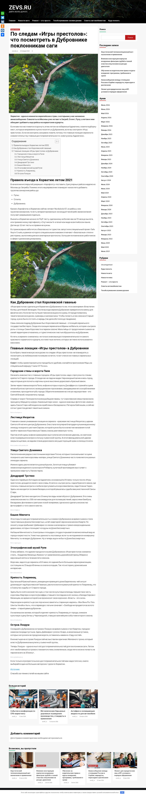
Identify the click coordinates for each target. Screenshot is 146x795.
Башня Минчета (23, 165)
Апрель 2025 (106, 151)
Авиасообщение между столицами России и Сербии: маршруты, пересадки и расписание (118, 82)
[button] (55, 142)
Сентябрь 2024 (107, 176)
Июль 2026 (105, 105)
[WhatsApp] (2, 13)
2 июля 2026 (48, 782)
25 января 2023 (25, 51)
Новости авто (24, 21)
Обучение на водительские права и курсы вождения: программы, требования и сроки (118, 73)
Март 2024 (105, 201)
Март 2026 (105, 122)
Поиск (103, 29)
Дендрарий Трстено (25, 162)
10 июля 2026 (23, 778)
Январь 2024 (106, 209)
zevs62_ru (15, 51)
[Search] (135, 20)
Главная (12, 21)
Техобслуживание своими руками (67, 21)
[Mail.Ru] (2, 30)
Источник (15, 669)
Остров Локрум (24, 173)
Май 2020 (105, 247)
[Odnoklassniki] (2, 26)
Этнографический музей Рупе (29, 168)
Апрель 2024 (106, 197)
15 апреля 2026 (53, 721)
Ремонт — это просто (41, 21)
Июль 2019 (105, 251)
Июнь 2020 (105, 243)
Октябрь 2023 (106, 222)
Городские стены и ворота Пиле (30, 154)
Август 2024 (106, 180)
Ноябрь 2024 (106, 168)
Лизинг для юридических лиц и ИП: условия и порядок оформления (115, 90)
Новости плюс (106, 277)
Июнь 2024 (105, 189)
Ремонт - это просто (121, 765)
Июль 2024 (105, 184)
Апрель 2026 (106, 117)
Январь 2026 (106, 130)
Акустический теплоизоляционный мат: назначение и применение (117, 53)
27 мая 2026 (100, 780)
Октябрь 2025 (106, 143)
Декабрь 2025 (106, 134)
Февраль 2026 (106, 126)
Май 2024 (105, 193)
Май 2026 (105, 113)
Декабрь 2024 (106, 163)
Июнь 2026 (105, 109)
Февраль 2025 (106, 155)
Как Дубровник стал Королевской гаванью (32, 148)
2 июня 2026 (74, 782)
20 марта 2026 (83, 716)
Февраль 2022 (106, 239)
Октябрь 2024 (106, 172)
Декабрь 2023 (106, 214)
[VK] (2, 22)
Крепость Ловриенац (26, 171)
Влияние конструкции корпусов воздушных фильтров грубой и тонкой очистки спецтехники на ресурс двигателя (116, 62)
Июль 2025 (105, 147)
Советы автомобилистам (95, 21)
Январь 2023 (106, 235)
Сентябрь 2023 (107, 226)
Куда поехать (114, 21)
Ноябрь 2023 (106, 218)
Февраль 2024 (106, 205)
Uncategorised (106, 265)
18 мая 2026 (126, 778)
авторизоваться (55, 738)
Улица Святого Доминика (28, 159)
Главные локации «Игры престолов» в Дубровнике (35, 151)
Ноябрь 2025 (106, 138)
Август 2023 (106, 230)
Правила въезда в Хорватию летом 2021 (31, 145)
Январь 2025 (106, 159)
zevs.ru (20, 7)
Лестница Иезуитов (25, 157)
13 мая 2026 (22, 716)
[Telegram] (2, 17)
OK (122, 792)
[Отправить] (2, 35)
